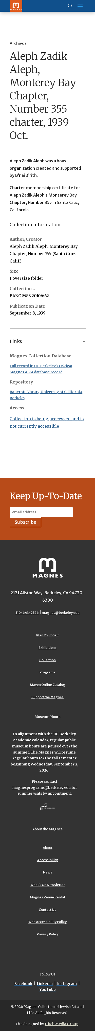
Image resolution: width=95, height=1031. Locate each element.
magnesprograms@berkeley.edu (41, 787)
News (47, 872)
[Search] (69, 6)
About (47, 848)
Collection (47, 660)
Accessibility (47, 860)
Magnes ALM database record (36, 372)
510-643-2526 (27, 612)
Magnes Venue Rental (47, 897)
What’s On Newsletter (47, 885)
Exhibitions (47, 647)
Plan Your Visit (47, 635)
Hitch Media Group (61, 1024)
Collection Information (35, 225)
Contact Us (47, 909)
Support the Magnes (47, 697)
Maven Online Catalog (47, 685)
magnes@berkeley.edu (61, 612)
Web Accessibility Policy (47, 922)
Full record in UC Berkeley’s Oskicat (41, 366)
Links (16, 341)
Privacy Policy (48, 934)
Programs (47, 672)
